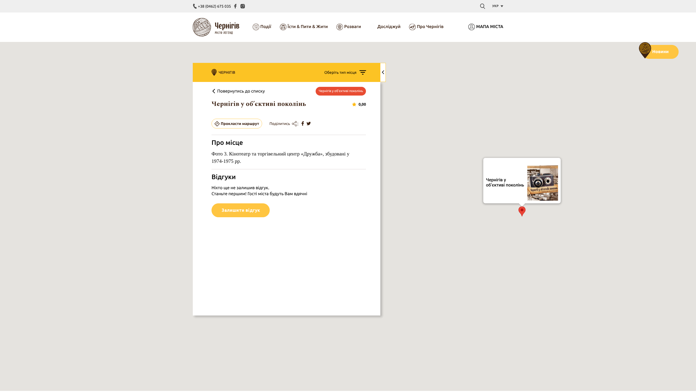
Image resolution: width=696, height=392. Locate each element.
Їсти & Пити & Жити (308, 26)
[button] (522, 211)
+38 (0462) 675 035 (214, 6)
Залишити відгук (241, 210)
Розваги (352, 26)
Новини (660, 51)
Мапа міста (489, 26)
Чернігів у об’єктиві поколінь (505, 182)
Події (265, 26)
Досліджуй (388, 26)
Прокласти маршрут (240, 123)
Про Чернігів (430, 26)
